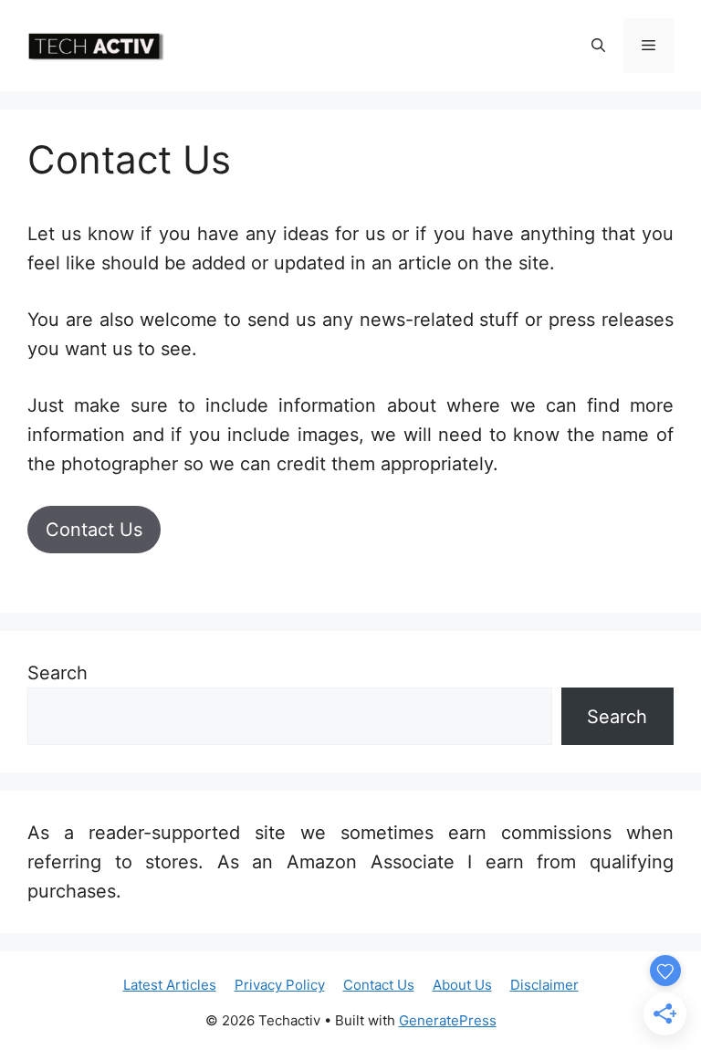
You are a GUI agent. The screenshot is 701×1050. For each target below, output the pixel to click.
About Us (462, 984)
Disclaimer (544, 984)
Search (57, 673)
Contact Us (94, 530)
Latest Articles (169, 984)
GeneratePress (448, 1020)
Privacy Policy (280, 984)
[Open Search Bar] (598, 45)
